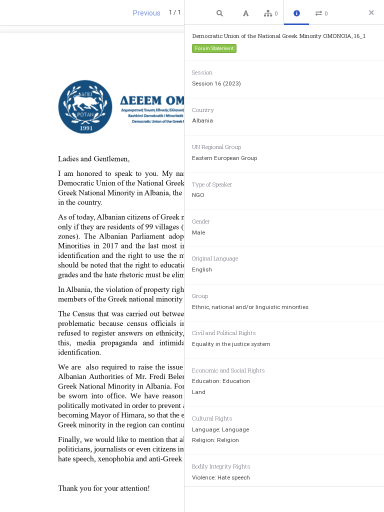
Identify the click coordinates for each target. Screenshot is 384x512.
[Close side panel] (371, 12)
